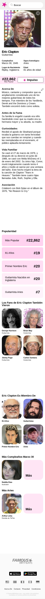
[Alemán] (37, 582)
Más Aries (8, 490)
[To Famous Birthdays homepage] (4, 4)
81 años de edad (32, 70)
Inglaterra (14, 70)
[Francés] (22, 582)
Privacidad (26, 589)
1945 (15, 63)
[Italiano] (30, 582)
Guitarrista (7, 54)
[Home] (22, 561)
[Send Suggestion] (42, 90)
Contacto (17, 589)
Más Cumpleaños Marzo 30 (18, 456)
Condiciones (36, 589)
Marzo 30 (7, 63)
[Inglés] (7, 582)
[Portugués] (15, 582)
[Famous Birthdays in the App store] (15, 574)
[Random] (38, 13)
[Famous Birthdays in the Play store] (30, 574)
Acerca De (8, 589)
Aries (26, 63)
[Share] (7, 13)
